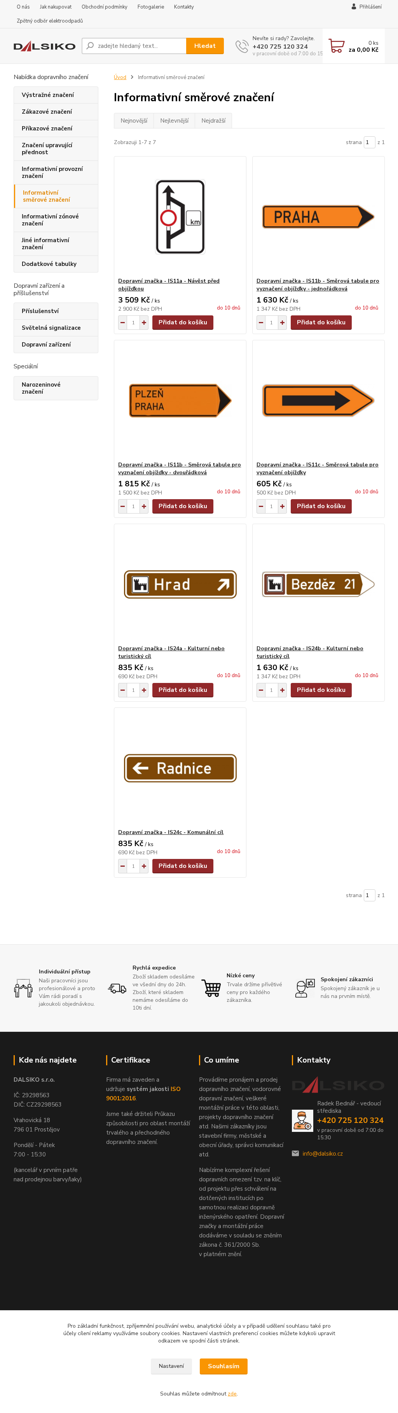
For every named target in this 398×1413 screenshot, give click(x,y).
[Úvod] (44, 46)
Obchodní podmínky (104, 7)
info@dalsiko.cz (323, 1154)
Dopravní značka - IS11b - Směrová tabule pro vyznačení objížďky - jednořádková (318, 284)
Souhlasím (223, 1366)
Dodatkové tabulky (49, 264)
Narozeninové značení (41, 388)
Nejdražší (213, 121)
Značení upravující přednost (47, 148)
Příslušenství (40, 311)
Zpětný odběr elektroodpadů (50, 21)
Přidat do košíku (183, 322)
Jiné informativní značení (45, 243)
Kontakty (184, 7)
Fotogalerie (151, 7)
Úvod (120, 77)
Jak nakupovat (56, 7)
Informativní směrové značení (46, 196)
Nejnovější (133, 121)
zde (232, 1393)
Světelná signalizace (51, 328)
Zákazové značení (47, 112)
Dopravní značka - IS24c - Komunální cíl (170, 832)
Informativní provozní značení (52, 172)
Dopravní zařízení (46, 344)
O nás (23, 7)
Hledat (205, 46)
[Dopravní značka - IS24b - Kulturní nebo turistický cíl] (319, 584)
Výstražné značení (48, 95)
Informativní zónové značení (50, 220)
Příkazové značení (47, 128)
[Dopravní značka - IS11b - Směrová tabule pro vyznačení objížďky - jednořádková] (319, 216)
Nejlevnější (174, 121)
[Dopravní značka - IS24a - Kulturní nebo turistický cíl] (180, 584)
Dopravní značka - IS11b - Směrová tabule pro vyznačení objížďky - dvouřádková (179, 468)
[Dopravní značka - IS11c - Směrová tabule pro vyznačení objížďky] (319, 400)
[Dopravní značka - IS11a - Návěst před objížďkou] (180, 216)
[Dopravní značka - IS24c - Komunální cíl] (180, 768)
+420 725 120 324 (280, 46)
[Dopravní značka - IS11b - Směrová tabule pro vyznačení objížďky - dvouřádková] (180, 400)
